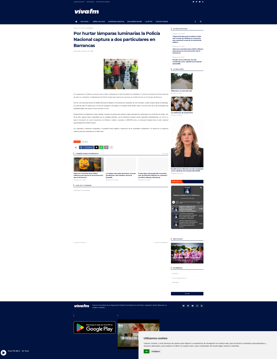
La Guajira (89, 28)
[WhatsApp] (101, 147)
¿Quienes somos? (79, 1)
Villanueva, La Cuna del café (181, 91)
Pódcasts (176, 181)
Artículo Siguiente (161, 242)
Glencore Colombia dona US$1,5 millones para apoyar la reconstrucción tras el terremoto (88, 175)
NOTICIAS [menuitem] (84, 22)
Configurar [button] (156, 351)
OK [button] (146, 351)
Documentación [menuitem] (134, 22)
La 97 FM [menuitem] (148, 22)
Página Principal (79, 28)
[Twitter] (96, 147)
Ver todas (165, 153)
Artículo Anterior (80, 242)
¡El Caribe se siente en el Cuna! (186, 257)
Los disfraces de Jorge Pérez (182, 113)
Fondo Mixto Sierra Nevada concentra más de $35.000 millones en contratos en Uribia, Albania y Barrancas (152, 175)
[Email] (106, 147)
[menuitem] (76, 21)
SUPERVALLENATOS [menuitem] (116, 22)
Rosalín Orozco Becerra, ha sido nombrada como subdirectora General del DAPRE (186, 61)
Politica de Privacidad (103, 1)
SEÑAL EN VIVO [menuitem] (99, 22)
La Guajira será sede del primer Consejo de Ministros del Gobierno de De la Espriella (121, 175)
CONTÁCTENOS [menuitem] (162, 22)
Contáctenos (90, 1)
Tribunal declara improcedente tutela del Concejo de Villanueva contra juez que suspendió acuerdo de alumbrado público (186, 39)
